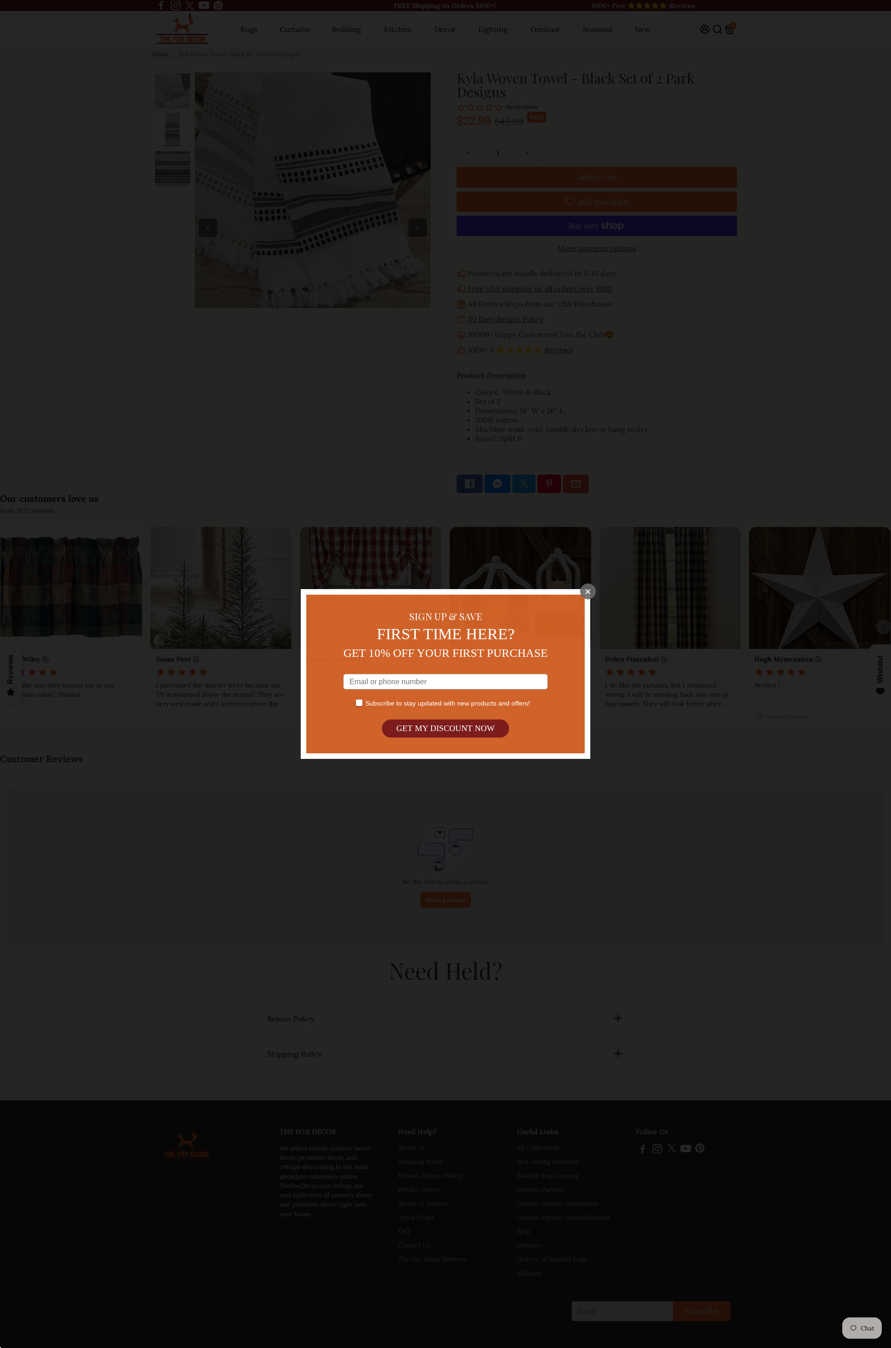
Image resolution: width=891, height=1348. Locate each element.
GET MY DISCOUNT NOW (445, 728)
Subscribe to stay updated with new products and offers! (447, 703)
